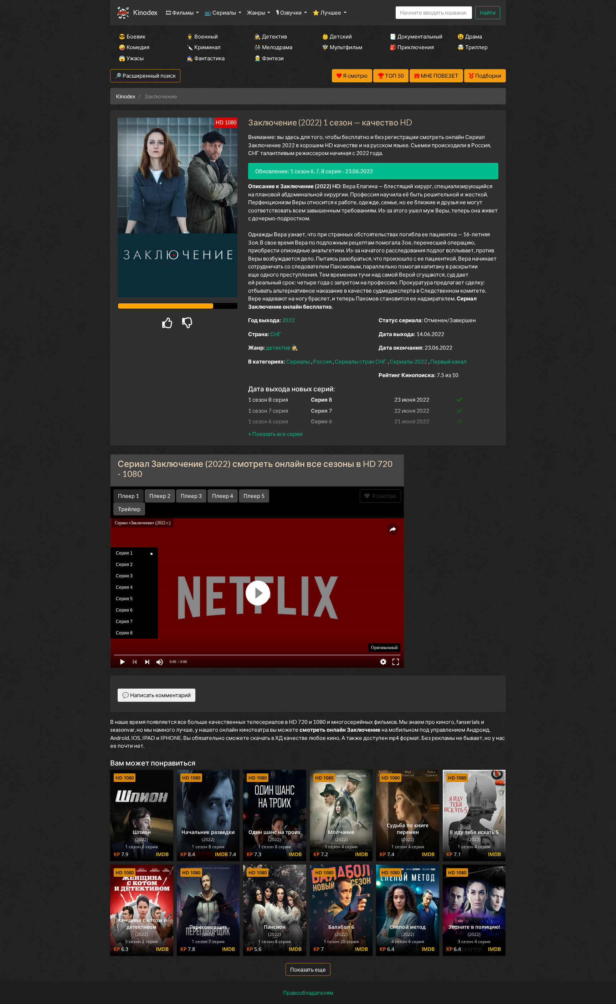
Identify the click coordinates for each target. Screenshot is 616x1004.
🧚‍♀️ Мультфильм (342, 47)
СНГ (275, 334)
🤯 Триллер (472, 47)
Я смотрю (383, 496)
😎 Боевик (132, 36)
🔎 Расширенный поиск (145, 75)
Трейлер (129, 509)
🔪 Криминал (203, 47)
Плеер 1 (128, 496)
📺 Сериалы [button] (221, 12)
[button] (275, 434)
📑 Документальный (414, 36)
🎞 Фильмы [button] (180, 12)
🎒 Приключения (412, 47)
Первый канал (448, 361)
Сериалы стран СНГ (361, 361)
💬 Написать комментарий (156, 695)
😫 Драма (469, 36)
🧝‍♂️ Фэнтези (269, 58)
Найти (488, 12)
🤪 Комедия (134, 47)
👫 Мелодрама (273, 47)
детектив (278, 347)
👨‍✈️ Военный (202, 36)
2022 (288, 320)
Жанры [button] (256, 12)
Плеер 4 (222, 496)
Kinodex (145, 12)
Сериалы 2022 (409, 361)
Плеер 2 (159, 496)
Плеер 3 (191, 496)
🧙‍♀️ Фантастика (205, 58)
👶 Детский (337, 36)
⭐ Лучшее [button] (327, 12)
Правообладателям (308, 992)
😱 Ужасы (131, 58)
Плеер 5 (254, 496)
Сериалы (298, 361)
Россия (323, 361)
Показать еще (308, 969)
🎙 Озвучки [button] (289, 12)
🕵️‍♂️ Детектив (270, 36)
